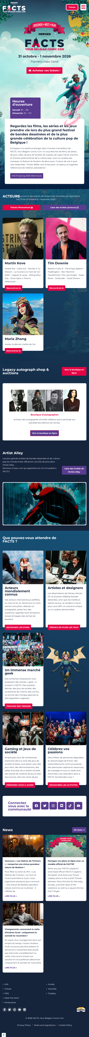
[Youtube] (19, 1010)
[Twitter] (10, 1010)
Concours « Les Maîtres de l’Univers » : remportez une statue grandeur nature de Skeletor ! (23, 864)
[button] (72, 7)
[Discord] (24, 1010)
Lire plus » (11, 896)
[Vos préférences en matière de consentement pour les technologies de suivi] (4, 1035)
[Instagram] (14, 1010)
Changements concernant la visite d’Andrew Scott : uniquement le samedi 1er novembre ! (22, 932)
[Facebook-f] (5, 1010)
